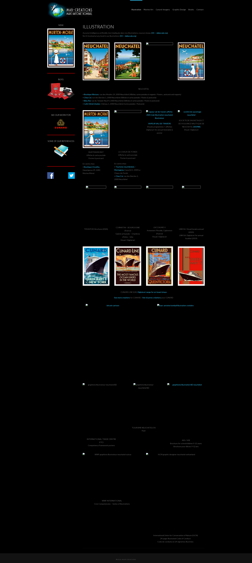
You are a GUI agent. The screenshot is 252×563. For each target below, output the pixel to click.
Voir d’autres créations (151, 297)
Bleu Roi (87, 101)
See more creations (122, 297)
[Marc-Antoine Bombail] (70, 10)
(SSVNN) (196, 127)
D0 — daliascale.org (159, 33)
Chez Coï (87, 97)
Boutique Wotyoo (91, 94)
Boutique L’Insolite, (92, 167)
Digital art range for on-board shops (152, 292)
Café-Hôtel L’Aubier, (92, 104)
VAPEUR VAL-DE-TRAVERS (159, 123)
